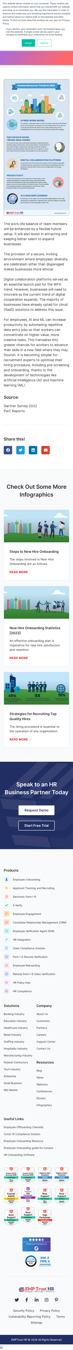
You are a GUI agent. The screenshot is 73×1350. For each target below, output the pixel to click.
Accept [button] (28, 42)
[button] (8, 450)
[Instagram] (46, 1300)
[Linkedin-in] (36, 1300)
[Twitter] (17, 1300)
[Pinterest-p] (56, 1300)
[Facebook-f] (27, 1300)
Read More (19, 572)
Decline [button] (44, 42)
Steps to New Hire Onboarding (34, 552)
